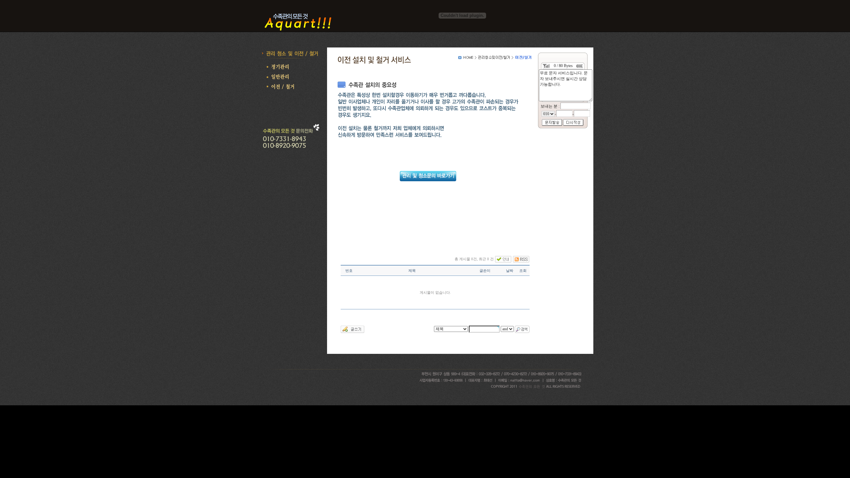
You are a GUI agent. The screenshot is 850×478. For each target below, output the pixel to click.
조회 (523, 271)
